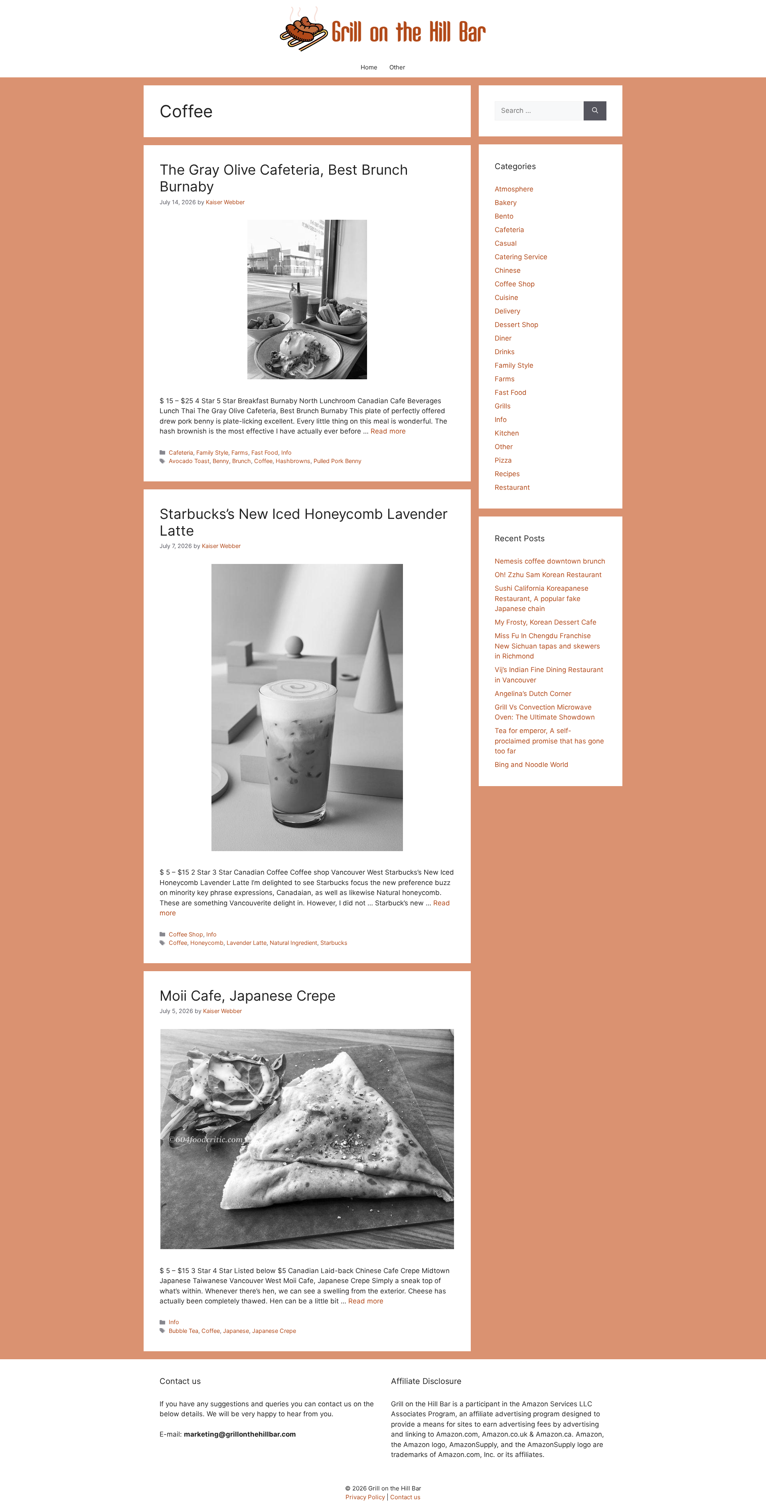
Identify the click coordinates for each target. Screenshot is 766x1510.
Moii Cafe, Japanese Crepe (248, 995)
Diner (503, 338)
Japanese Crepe (274, 1330)
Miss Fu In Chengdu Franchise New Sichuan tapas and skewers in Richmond (547, 646)
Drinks (505, 352)
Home (369, 67)
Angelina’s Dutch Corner (533, 694)
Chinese (508, 270)
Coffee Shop (186, 934)
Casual (506, 243)
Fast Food (264, 452)
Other (397, 67)
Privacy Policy (365, 1497)
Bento (504, 216)
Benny (221, 460)
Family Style (212, 452)
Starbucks (333, 942)
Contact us (405, 1497)
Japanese (236, 1330)
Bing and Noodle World (532, 765)
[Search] (595, 110)
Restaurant (512, 487)
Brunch (241, 460)
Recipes (507, 474)
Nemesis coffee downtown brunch (550, 561)
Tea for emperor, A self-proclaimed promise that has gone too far (549, 741)
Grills (503, 406)
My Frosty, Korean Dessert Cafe (545, 622)
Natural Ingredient (293, 942)
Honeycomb (206, 942)
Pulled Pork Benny (337, 460)
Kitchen (507, 433)
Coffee (263, 460)
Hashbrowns (293, 460)
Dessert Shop (516, 325)
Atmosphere (514, 189)
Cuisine (506, 298)
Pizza (503, 460)
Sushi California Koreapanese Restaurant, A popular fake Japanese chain (541, 598)
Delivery (507, 311)
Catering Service (521, 257)
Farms (239, 452)
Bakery (506, 203)
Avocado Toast (189, 460)
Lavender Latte (247, 942)
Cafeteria (181, 452)
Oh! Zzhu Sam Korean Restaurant (548, 575)
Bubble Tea (183, 1330)
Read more (388, 431)
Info (286, 452)
